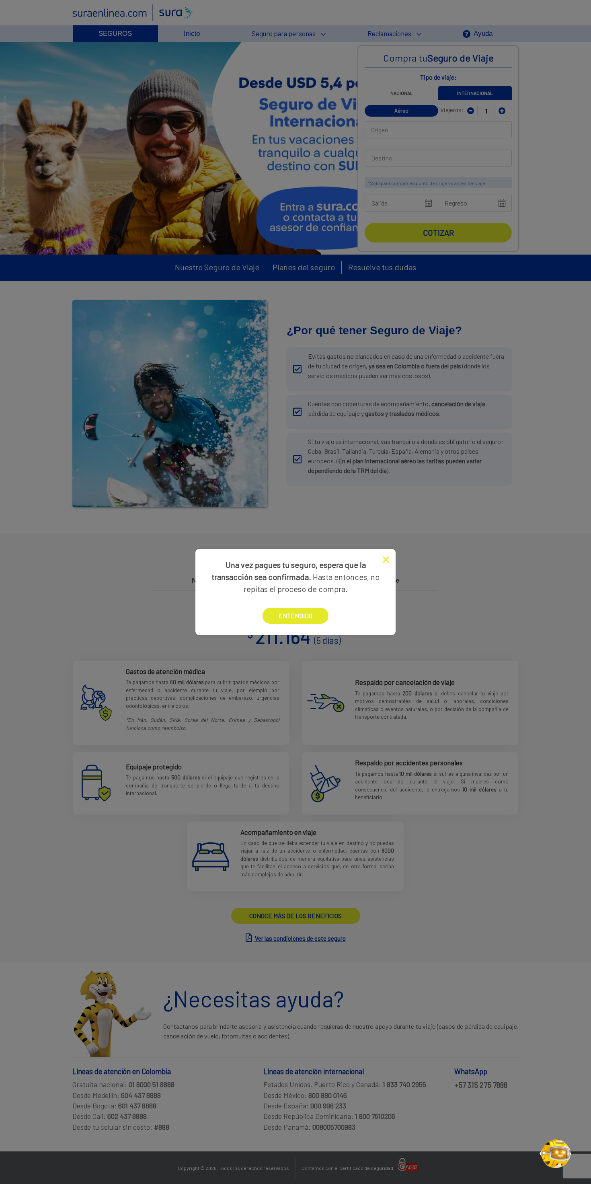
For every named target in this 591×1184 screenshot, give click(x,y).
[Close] (386, 559)
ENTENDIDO (295, 615)
